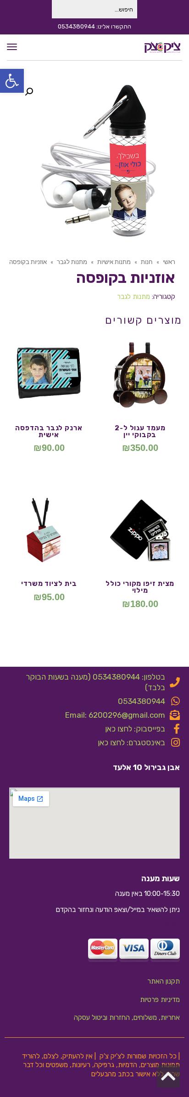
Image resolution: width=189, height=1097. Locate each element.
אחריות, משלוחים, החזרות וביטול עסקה (127, 1017)
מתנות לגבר (133, 297)
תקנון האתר (163, 981)
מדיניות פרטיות (160, 1000)
